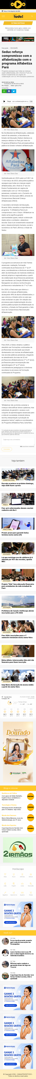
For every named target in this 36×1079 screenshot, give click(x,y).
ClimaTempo (31, 698)
